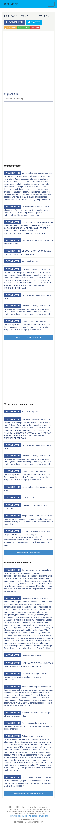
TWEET (35, 22)
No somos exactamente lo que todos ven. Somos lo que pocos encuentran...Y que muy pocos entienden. (28, 726)
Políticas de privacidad (38, 816)
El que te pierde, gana (31, 655)
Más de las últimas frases (28, 337)
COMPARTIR (16, 22)
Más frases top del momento (28, 793)
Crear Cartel (23, 28)
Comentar (11, 28)
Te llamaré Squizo (30, 261)
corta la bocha (28, 497)
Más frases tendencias (28, 552)
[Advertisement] (28, 61)
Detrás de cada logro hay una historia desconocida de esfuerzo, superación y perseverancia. (26, 677)
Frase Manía (10, 4)
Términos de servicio (18, 816)
